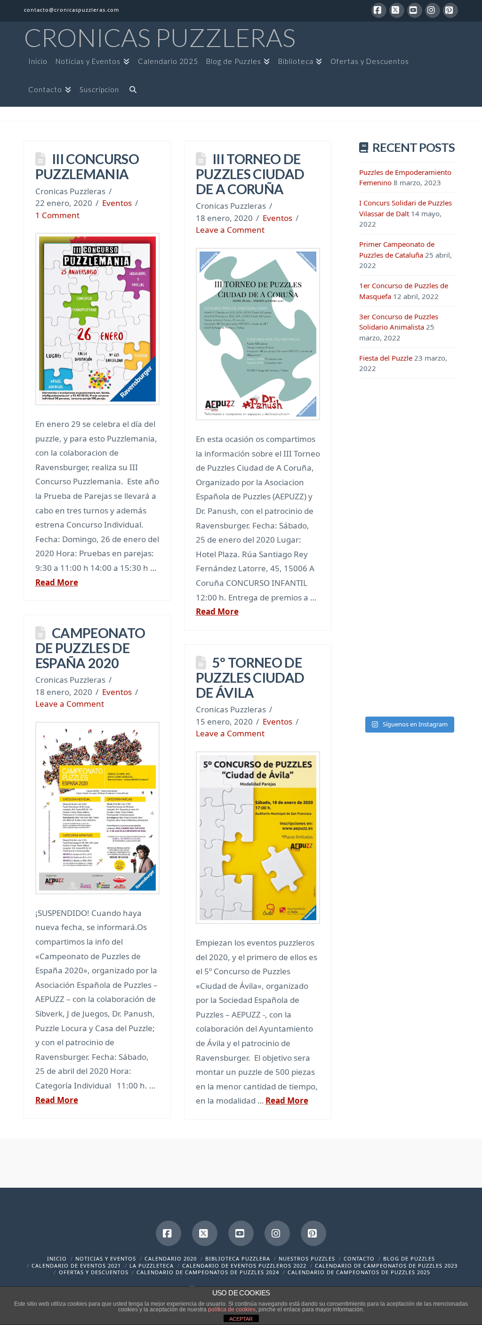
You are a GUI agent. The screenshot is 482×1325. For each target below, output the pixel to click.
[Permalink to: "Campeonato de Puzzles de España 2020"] (97, 808)
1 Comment (57, 215)
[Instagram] (432, 10)
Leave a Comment (230, 229)
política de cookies (232, 1309)
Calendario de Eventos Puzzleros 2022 (244, 1265)
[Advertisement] (408, 541)
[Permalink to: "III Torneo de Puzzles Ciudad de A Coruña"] (258, 334)
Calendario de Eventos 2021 (76, 1265)
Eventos (117, 202)
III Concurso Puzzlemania (87, 166)
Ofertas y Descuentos (94, 1272)
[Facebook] (378, 10)
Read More (56, 582)
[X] (396, 10)
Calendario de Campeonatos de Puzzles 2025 (359, 1272)
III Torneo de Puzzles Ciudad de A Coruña (250, 173)
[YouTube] (414, 10)
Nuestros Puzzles (307, 1258)
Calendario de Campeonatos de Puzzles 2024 (208, 1272)
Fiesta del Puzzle (385, 358)
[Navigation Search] (131, 93)
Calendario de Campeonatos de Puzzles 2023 (386, 1265)
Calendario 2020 (171, 1258)
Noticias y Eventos (105, 1258)
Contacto (359, 1258)
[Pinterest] (450, 10)
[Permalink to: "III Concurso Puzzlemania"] (97, 319)
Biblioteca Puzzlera (237, 1258)
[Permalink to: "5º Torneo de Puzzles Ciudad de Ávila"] (258, 837)
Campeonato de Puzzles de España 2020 (90, 647)
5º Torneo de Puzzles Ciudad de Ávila (250, 677)
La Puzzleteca (151, 1265)
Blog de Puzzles (409, 1258)
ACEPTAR (241, 1319)
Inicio (57, 1258)
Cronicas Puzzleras (160, 37)
